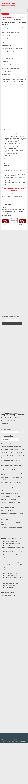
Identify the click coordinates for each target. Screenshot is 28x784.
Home (3, 17)
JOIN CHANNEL (5, 423)
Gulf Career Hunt (4, 739)
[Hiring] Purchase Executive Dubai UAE (11, 575)
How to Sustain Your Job (7, 507)
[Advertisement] (14, 753)
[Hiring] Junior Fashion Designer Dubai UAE (12, 581)
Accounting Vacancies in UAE (8, 595)
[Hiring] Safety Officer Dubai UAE (10, 583)
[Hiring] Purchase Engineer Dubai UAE (11, 569)
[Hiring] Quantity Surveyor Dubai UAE (11, 543)
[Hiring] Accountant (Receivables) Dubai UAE (13, 567)
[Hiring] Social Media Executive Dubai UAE (12, 564)
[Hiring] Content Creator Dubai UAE (10, 554)
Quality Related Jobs (12, 17)
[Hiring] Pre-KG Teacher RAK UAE (10, 573)
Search (21, 432)
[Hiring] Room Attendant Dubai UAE (10, 557)
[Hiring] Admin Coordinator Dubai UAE (11, 571)
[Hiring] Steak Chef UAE (7, 587)
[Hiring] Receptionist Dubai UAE (9, 541)
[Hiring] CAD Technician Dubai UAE (10, 562)
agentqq (21, 27)
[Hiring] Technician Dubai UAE (9, 585)
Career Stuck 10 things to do (8, 499)
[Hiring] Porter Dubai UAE (8, 545)
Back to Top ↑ (24, 741)
